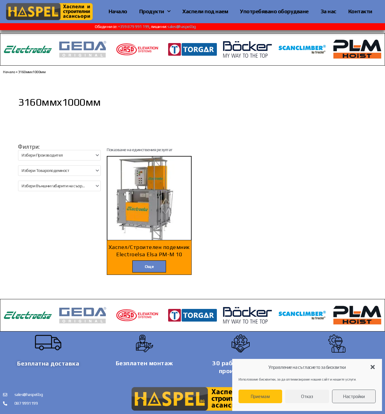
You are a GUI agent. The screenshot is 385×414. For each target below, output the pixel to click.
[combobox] (59, 155)
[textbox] (57, 155)
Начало (118, 11)
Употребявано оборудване (274, 11)
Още (149, 266)
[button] (373, 367)
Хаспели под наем (205, 11)
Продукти (151, 11)
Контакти (360, 11)
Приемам (260, 396)
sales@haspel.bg (185, 26)
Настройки (354, 396)
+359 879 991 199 (137, 26)
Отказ (307, 396)
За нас (328, 11)
